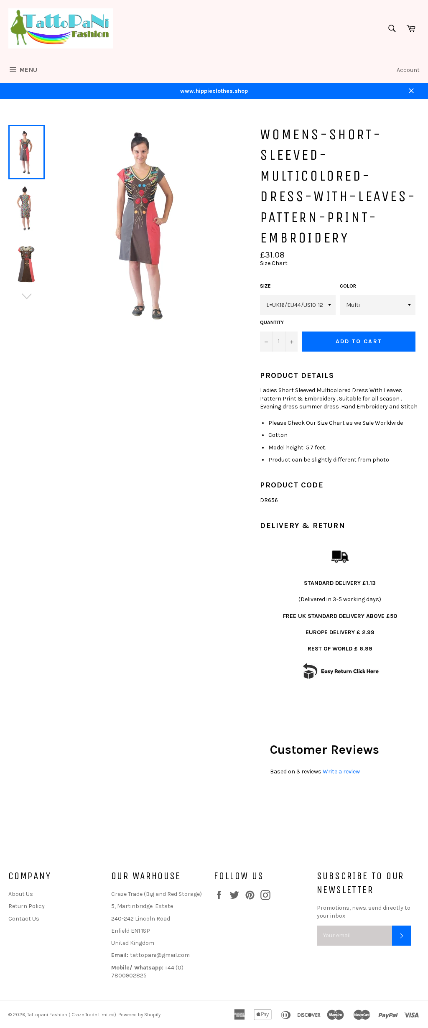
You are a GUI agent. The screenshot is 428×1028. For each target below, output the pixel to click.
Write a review (341, 771)
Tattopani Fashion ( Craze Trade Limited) (71, 1015)
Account (408, 70)
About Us (20, 894)
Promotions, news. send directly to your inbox (363, 911)
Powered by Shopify (139, 1015)
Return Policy (26, 906)
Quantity (272, 322)
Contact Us (23, 918)
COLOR (348, 286)
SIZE (265, 286)
